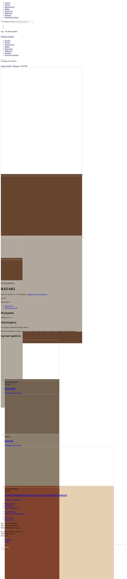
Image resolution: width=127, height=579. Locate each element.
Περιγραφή (9, 306)
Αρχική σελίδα (6, 66)
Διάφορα (16, 66)
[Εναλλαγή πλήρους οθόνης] (6, 547)
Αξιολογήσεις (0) (11, 308)
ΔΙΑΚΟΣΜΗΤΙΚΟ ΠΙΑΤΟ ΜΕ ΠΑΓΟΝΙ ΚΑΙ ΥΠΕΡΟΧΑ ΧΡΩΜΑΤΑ (36, 495)
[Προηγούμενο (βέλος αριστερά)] (1, 549)
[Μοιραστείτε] (3, 547)
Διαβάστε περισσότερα (13, 393)
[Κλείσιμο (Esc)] (1, 547)
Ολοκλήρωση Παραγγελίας (14, 514)
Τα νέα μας (9, 518)
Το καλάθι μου (10, 512)
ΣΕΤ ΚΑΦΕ (10, 388)
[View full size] (83, 175)
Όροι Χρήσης (9, 504)
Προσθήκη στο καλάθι (13, 445)
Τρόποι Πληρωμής (11, 508)
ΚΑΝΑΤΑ (9, 441)
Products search (9, 22)
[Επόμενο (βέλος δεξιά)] (3, 549)
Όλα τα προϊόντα (41, 294)
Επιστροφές (9, 506)
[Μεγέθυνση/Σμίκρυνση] (8, 547)
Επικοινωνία (9, 520)
